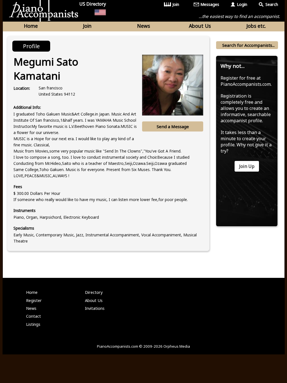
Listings (33, 324)
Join (175, 4)
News (143, 25)
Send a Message (173, 126)
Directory (94, 292)
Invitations (95, 308)
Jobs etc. (256, 25)
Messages (209, 4)
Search (271, 4)
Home (31, 25)
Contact (33, 316)
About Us (200, 25)
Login (242, 4)
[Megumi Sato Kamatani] (172, 85)
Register (34, 300)
